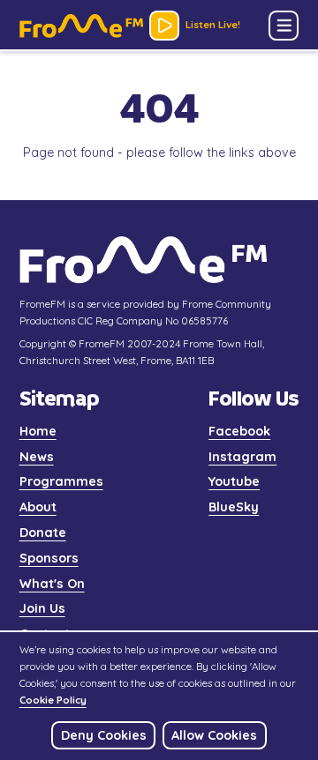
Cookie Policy (53, 699)
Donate (42, 532)
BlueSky (233, 507)
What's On (52, 584)
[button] (284, 26)
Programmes (61, 481)
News (36, 457)
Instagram (242, 457)
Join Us (42, 608)
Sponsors (49, 558)
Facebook (239, 431)
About (38, 507)
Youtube (234, 481)
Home (38, 431)
